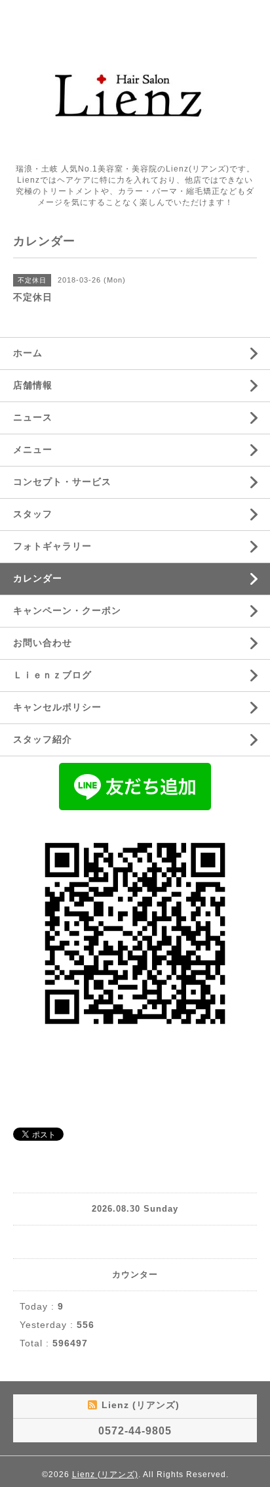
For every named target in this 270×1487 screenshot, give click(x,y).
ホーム (28, 353)
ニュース (32, 417)
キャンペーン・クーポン (67, 610)
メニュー (32, 449)
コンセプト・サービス (62, 481)
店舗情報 (32, 385)
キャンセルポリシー (57, 707)
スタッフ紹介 (42, 739)
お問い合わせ (42, 642)
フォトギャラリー (52, 546)
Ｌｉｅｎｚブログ (52, 675)
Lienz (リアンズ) (105, 1474)
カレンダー (37, 578)
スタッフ (32, 514)
